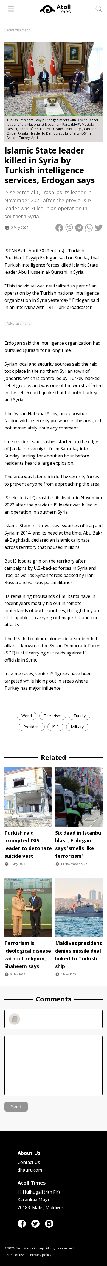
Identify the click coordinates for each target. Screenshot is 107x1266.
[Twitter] (35, 1224)
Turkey (80, 715)
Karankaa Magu (34, 1200)
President (31, 726)
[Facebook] (22, 1224)
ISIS (55, 726)
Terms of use (14, 1255)
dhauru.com (30, 1170)
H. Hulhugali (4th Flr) (39, 1192)
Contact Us (29, 1162)
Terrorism (52, 715)
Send (16, 1107)
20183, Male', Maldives (41, 1207)
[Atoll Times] (55, 8)
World (26, 715)
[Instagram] (49, 1224)
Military (77, 726)
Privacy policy (40, 1255)
